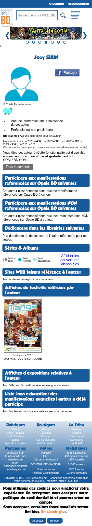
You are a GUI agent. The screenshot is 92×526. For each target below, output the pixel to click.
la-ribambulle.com (15, 456)
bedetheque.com (16, 469)
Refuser (55, 520)
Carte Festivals (15, 432)
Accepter (37, 520)
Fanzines (46, 432)
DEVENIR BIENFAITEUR (46, 464)
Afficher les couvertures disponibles (69, 260)
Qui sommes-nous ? (46, 459)
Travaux (76, 429)
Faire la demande (18, 167)
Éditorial (15, 429)
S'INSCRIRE (56, 4)
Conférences (76, 436)
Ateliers (76, 432)
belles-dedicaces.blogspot (15, 464)
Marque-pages (46, 443)
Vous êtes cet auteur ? (44, 156)
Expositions (76, 439)
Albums (45, 429)
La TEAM (76, 443)
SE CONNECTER (78, 4)
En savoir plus (53, 511)
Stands (15, 439)
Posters (46, 436)
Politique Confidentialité (45, 472)
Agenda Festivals (15, 443)
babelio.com (15, 459)
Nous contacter (46, 469)
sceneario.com (15, 452)
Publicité (46, 452)
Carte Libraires (15, 436)
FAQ (46, 456)
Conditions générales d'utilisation (69, 477)
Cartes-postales (45, 439)
